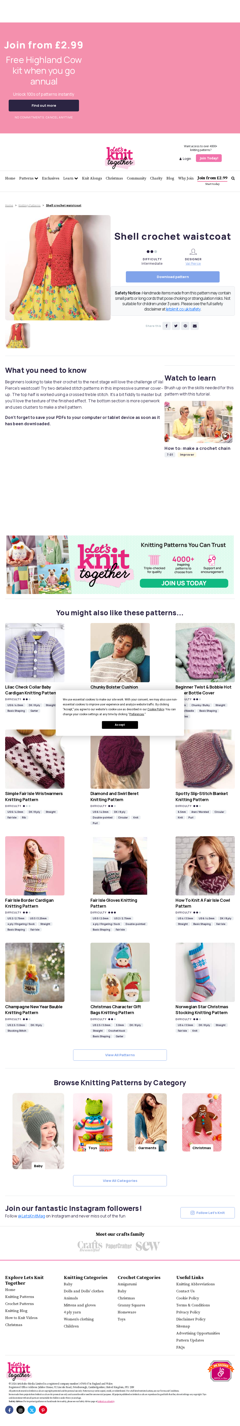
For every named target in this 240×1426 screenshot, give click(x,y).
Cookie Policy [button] (155, 709)
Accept (120, 724)
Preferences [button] (136, 714)
